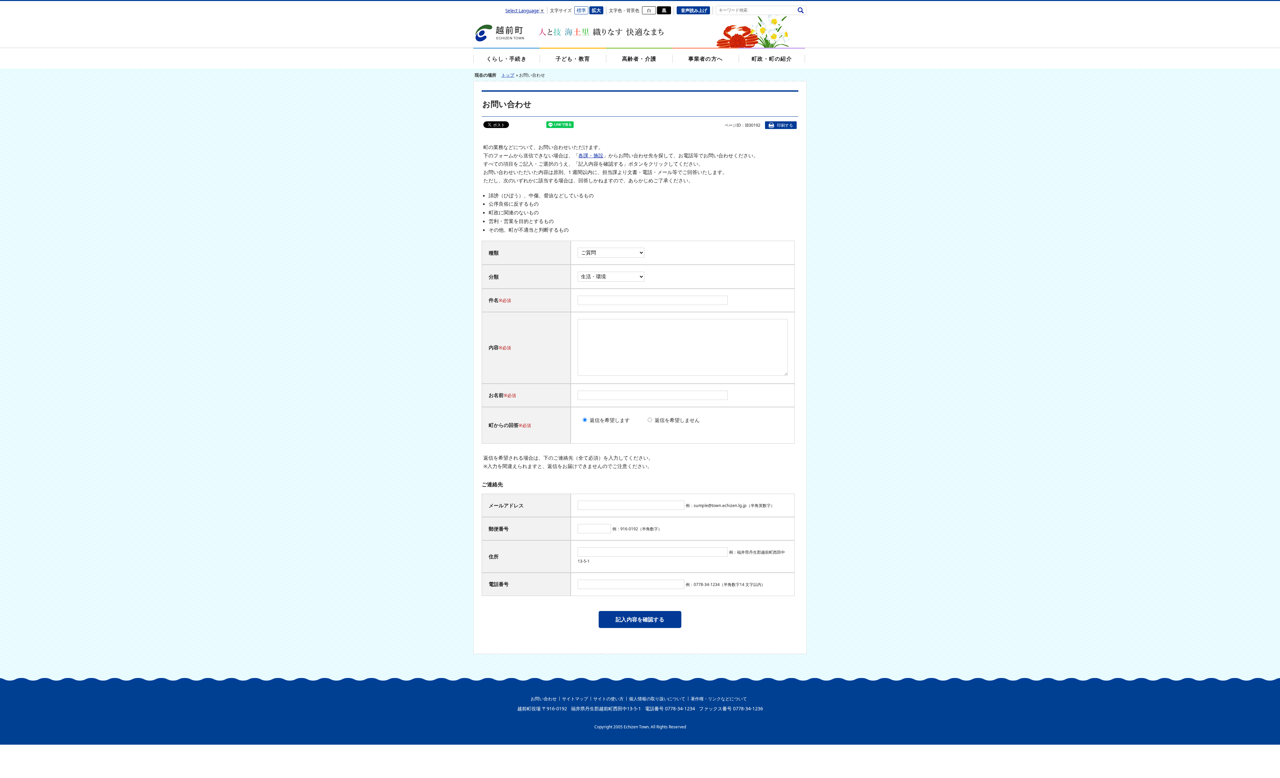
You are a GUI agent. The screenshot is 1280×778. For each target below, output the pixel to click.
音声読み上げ (694, 10)
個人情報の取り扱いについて (657, 699)
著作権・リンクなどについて (719, 699)
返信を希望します (610, 420)
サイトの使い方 (608, 699)
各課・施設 (590, 155)
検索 (800, 10)
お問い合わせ (544, 699)
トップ (507, 75)
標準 (581, 10)
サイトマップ (575, 699)
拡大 (596, 10)
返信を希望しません (677, 420)
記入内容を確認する (640, 619)
